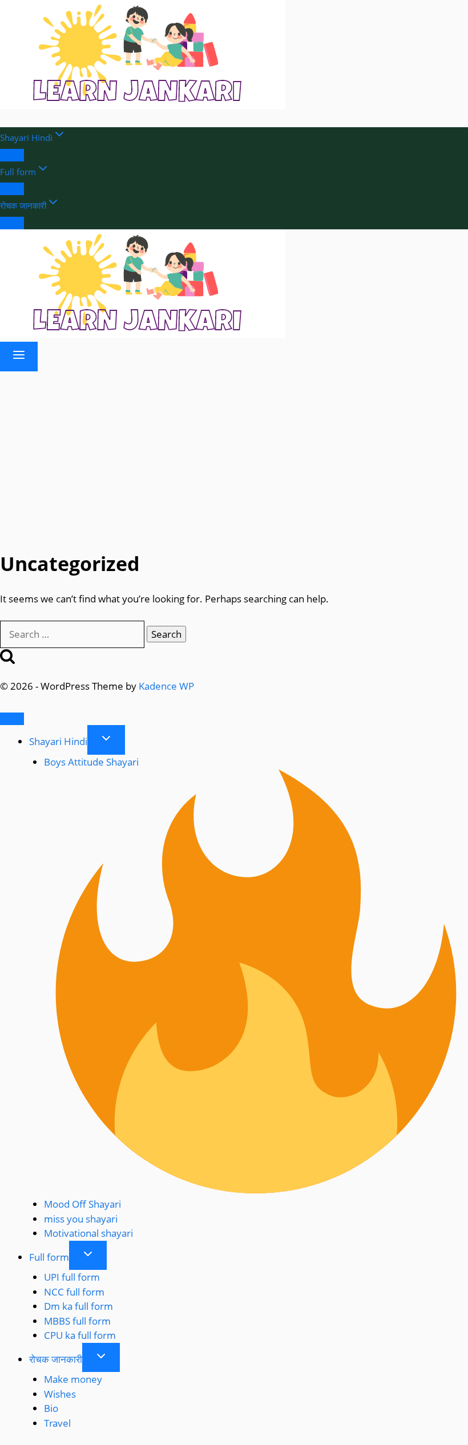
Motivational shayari (88, 1233)
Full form (49, 1257)
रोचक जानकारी (55, 1359)
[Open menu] (19, 356)
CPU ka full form (80, 1335)
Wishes (60, 1394)
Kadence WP (166, 686)
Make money (73, 1379)
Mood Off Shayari (82, 1204)
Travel (57, 1423)
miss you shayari (81, 1218)
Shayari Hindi (58, 741)
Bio (51, 1408)
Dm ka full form (78, 1306)
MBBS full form (77, 1320)
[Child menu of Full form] (12, 189)
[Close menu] (12, 719)
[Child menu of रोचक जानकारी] (12, 223)
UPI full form (72, 1277)
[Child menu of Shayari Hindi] (12, 155)
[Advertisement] (234, 457)
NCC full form (74, 1291)
